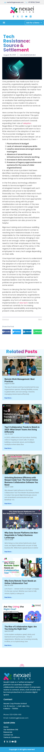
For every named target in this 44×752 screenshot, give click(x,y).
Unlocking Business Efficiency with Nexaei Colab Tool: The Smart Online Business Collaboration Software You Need (21, 481)
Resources (7, 732)
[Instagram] (22, 17)
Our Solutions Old (10, 729)
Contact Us (8, 735)
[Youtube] (26, 17)
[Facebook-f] (13, 17)
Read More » (8, 398)
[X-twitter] (18, 17)
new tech (23, 303)
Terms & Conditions (11, 737)
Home (5, 727)
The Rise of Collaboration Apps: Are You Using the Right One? (21, 627)
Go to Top (22, 664)
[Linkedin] (31, 17)
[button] (4, 22)
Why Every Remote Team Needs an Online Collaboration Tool (20, 582)
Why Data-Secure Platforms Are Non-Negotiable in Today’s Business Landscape (21, 535)
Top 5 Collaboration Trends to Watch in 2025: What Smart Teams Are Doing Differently (22, 429)
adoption (27, 123)
